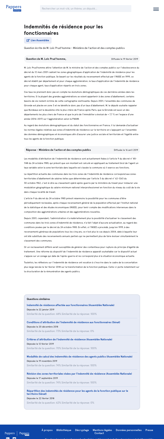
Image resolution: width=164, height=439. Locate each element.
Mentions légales (102, 430)
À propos (47, 430)
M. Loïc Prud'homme (58, 48)
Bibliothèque (63, 430)
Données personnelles (129, 430)
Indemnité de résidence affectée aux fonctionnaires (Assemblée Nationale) (70, 305)
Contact (99, 433)
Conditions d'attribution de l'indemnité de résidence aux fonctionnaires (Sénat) (73, 322)
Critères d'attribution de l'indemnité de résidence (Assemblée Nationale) (69, 339)
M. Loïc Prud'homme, (53, 58)
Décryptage (82, 430)
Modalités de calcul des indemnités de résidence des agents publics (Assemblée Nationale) (79, 356)
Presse (149, 430)
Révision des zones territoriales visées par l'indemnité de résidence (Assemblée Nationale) (79, 373)
